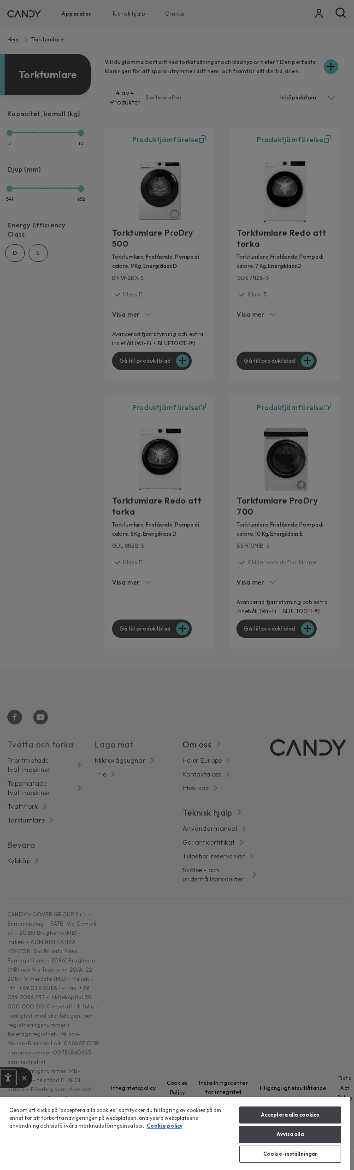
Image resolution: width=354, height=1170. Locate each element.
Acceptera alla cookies (290, 1115)
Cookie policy (165, 1126)
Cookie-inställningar (290, 1154)
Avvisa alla (290, 1134)
